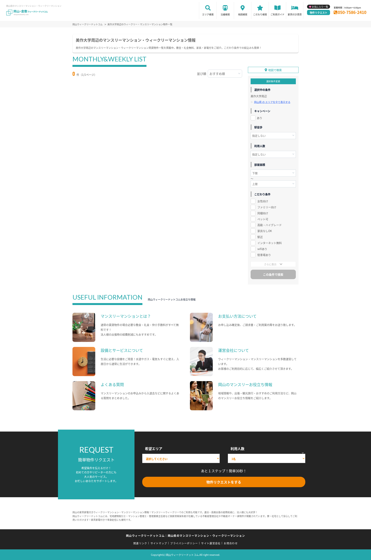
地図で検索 (275, 70)
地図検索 (242, 14)
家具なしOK (264, 231)
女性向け (262, 201)
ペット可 (262, 219)
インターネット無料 (269, 243)
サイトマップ (159, 543)
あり (259, 118)
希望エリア (153, 448)
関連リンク (140, 543)
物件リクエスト (318, 12)
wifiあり (262, 249)
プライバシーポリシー (184, 543)
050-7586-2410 (352, 12)
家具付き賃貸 (295, 14)
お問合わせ (231, 543)
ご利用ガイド (277, 14)
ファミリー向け (266, 207)
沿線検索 (225, 14)
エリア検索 (208, 14)
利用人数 (237, 448)
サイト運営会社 (210, 543)
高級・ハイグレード (269, 225)
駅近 (260, 237)
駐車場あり (264, 255)
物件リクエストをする (223, 481)
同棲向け (262, 213)
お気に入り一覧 (320, 6)
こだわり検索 (260, 14)
